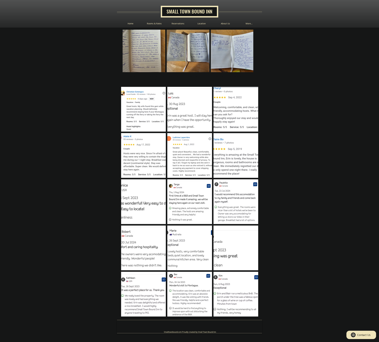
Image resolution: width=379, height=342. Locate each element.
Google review (206, 80)
